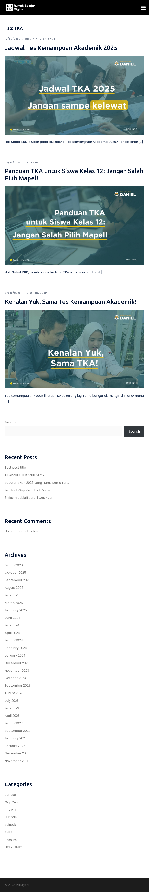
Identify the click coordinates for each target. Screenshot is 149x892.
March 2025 (14, 603)
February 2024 (16, 648)
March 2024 (14, 640)
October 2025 (15, 572)
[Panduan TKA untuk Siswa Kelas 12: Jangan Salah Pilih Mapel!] (74, 225)
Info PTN (31, 39)
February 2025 (16, 610)
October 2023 (15, 678)
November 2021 (16, 761)
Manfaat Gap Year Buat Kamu (27, 490)
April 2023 (12, 715)
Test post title (15, 467)
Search (10, 422)
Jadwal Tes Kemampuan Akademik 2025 (61, 47)
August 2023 (14, 693)
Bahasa (10, 794)
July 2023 (12, 700)
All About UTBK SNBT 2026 (24, 475)
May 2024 (12, 625)
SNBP (43, 292)
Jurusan (11, 817)
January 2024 (15, 655)
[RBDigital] (20, 7)
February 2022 (16, 738)
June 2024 (12, 618)
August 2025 (14, 587)
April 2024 (12, 633)
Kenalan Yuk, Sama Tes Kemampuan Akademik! (70, 301)
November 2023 (17, 670)
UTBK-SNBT (47, 39)
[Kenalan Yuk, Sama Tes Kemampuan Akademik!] (74, 349)
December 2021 (17, 753)
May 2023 (12, 708)
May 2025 (12, 595)
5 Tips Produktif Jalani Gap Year (29, 497)
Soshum (11, 840)
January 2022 (15, 746)
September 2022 (17, 731)
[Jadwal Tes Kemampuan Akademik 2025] (74, 95)
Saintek (10, 825)
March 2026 (14, 565)
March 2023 (14, 723)
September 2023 (17, 685)
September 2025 (17, 580)
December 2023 (17, 663)
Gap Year (12, 802)
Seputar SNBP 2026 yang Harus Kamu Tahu (37, 482)
